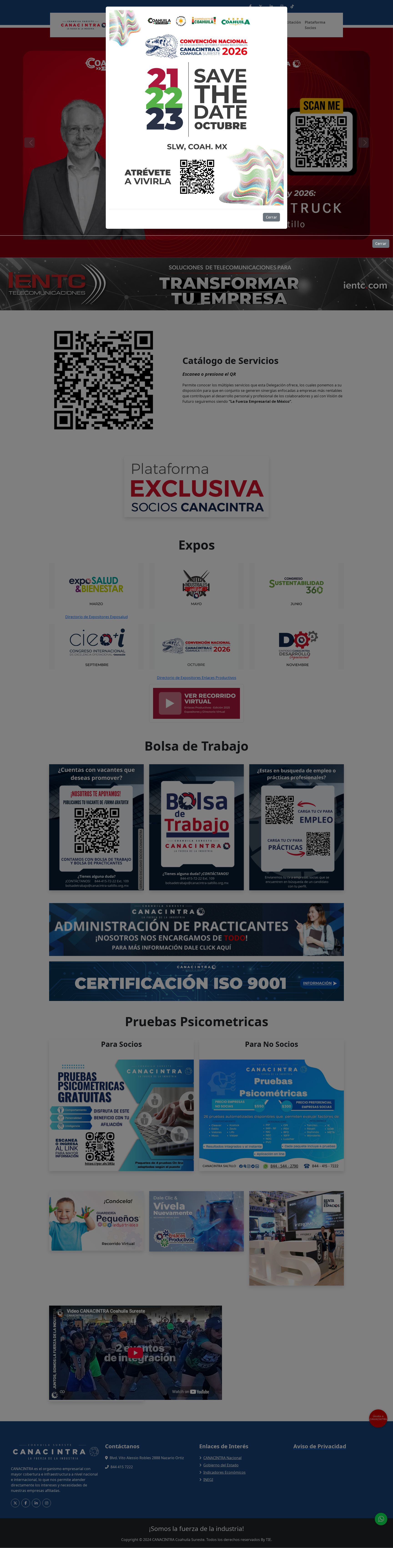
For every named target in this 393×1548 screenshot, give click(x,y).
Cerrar (271, 217)
